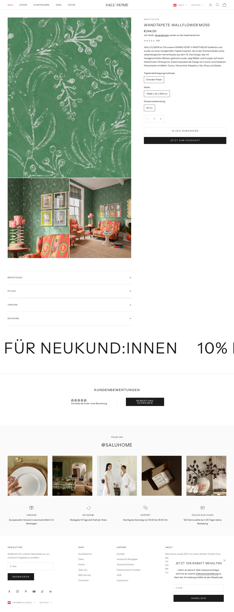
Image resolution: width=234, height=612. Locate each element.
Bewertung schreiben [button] (145, 401)
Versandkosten (162, 35)
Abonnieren (20, 576)
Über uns (82, 569)
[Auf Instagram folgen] (17, 591)
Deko (59, 5)
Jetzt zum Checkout (185, 140)
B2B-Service (84, 575)
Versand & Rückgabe (127, 559)
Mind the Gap (151, 19)
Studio (23, 5)
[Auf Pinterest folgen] (25, 591)
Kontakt (120, 554)
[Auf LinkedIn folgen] (50, 591)
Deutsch (196, 5)
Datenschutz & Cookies (128, 569)
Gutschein (83, 580)
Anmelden (198, 598)
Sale (10, 5)
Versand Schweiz (125, 564)
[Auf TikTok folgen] (42, 591)
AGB (119, 575)
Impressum (122, 580)
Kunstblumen (42, 5)
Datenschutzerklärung (207, 573)
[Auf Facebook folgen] (9, 591)
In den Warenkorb (185, 131)
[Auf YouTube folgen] (34, 591)
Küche (71, 5)
